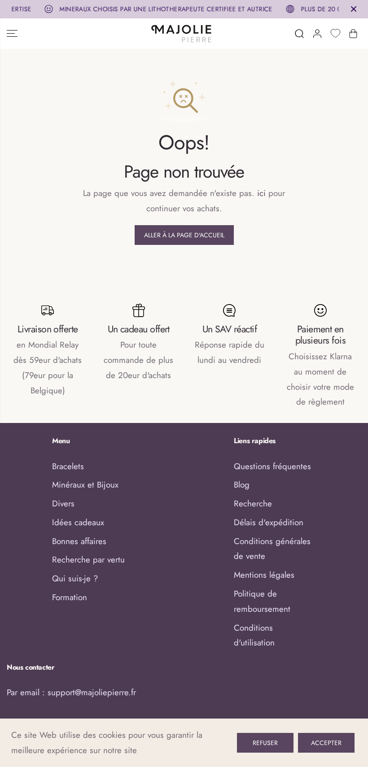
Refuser (265, 742)
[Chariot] (353, 34)
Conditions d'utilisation (254, 635)
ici (261, 193)
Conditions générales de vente (272, 548)
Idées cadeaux (78, 522)
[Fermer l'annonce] (353, 9)
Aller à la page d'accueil (184, 235)
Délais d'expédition (268, 522)
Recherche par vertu (88, 559)
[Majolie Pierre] (181, 34)
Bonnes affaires (79, 541)
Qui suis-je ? (75, 578)
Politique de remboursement (262, 601)
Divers (63, 503)
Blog (242, 485)
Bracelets (68, 466)
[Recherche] (299, 34)
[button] (12, 33)
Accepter (326, 742)
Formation (69, 597)
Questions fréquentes (272, 466)
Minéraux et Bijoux (85, 485)
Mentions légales (264, 575)
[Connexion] (317, 34)
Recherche (253, 503)
